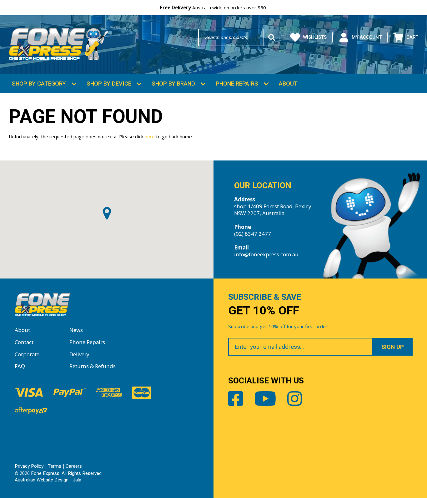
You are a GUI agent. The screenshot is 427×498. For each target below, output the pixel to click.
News (76, 329)
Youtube (265, 398)
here (150, 136)
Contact (24, 342)
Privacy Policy (29, 466)
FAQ (20, 366)
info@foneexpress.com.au (266, 254)
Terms (54, 466)
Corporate (27, 354)
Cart (412, 37)
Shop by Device (109, 83)
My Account (366, 37)
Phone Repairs (237, 83)
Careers (74, 466)
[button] (107, 213)
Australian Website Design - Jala (48, 479)
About (288, 83)
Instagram (294, 398)
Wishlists (315, 37)
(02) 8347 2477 (252, 233)
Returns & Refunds (92, 366)
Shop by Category (39, 83)
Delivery (79, 354)
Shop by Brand (173, 83)
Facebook (235, 398)
